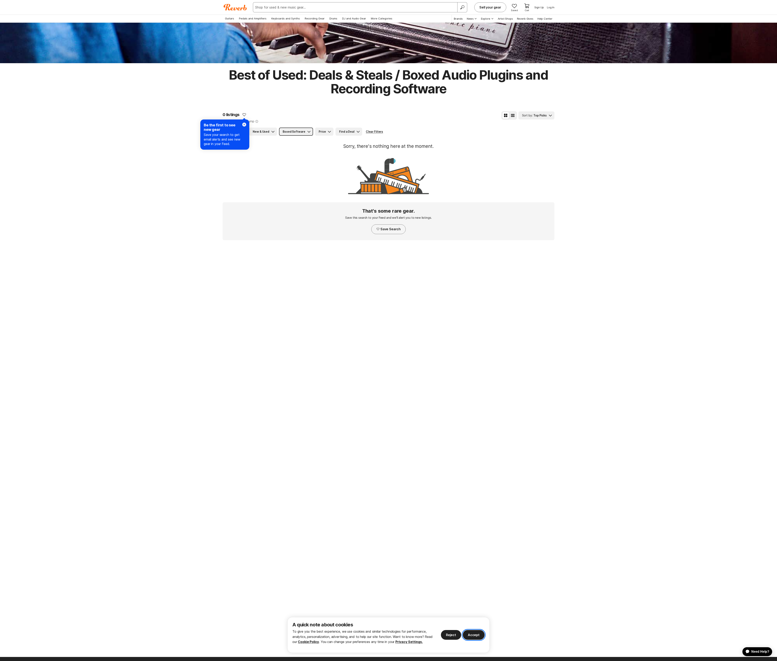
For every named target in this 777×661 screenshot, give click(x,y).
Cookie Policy (308, 642)
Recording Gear (315, 18)
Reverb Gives (525, 18)
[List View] (513, 115)
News (470, 18)
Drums (333, 18)
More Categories (381, 18)
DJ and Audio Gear (354, 18)
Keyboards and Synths (285, 18)
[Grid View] (505, 115)
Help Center (544, 18)
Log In (550, 7)
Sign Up (539, 7)
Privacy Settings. (409, 642)
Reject (451, 635)
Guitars (229, 18)
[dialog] (388, 635)
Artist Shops (505, 18)
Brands (458, 18)
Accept (474, 635)
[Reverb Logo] (235, 7)
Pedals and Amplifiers (252, 18)
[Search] (462, 7)
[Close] (244, 124)
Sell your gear (490, 7)
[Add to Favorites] (244, 114)
